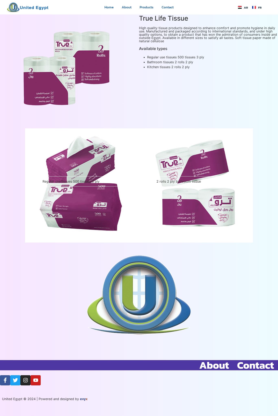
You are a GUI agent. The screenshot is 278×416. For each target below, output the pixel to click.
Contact (168, 7)
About (126, 7)
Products (146, 7)
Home (109, 7)
